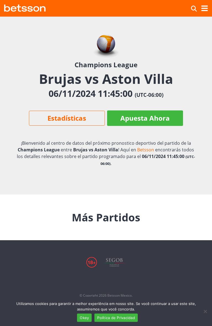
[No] (205, 311)
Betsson (145, 150)
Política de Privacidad (116, 317)
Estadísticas (66, 118)
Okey (84, 317)
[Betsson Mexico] (25, 7)
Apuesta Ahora (145, 118)
